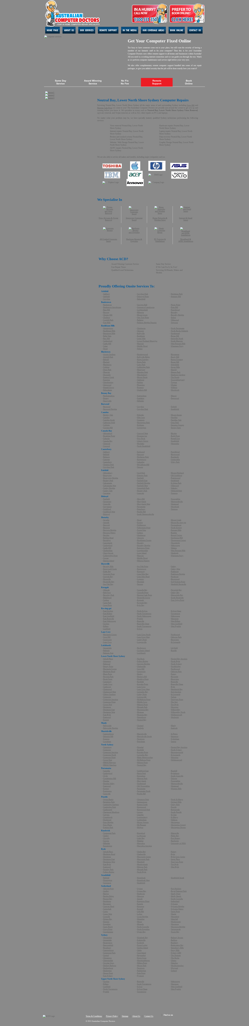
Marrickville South (144, 736)
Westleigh (174, 553)
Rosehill (174, 771)
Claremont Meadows (111, 812)
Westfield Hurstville (178, 584)
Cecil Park (141, 473)
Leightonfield (142, 310)
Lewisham (107, 741)
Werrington (175, 822)
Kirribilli (140, 682)
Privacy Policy (112, 1016)
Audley (106, 891)
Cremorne (107, 697)
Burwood (106, 407)
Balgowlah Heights (110, 728)
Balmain (106, 650)
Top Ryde (175, 704)
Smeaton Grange (177, 425)
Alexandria (107, 938)
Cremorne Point (109, 702)
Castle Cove (107, 684)
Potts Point (141, 973)
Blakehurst (107, 598)
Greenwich (107, 640)
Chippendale (108, 960)
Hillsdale (140, 401)
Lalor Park (141, 365)
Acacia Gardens (109, 354)
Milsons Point (142, 704)
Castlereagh (107, 810)
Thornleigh (175, 543)
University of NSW (178, 843)
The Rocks (175, 958)
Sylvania (174, 904)
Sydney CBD (176, 953)
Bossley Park (108, 480)
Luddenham (142, 820)
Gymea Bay (141, 891)
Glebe (139, 950)
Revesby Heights (177, 315)
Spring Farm (176, 428)
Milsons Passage (143, 561)
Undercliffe (175, 459)
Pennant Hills (176, 530)
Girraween (107, 501)
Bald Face (107, 592)
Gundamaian (108, 932)
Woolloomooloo (177, 965)
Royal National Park (179, 891)
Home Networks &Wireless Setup (160, 219)
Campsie (106, 459)
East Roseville (108, 619)
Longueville (142, 642)
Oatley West (175, 569)
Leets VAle (141, 338)
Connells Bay (142, 590)
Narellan (174, 417)
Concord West (142, 433)
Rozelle (174, 650)
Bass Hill (106, 310)
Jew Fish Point (142, 566)
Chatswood (107, 689)
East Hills (106, 322)
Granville (106, 504)
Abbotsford (107, 433)
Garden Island (142, 948)
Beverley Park (108, 595)
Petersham (141, 741)
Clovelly (106, 838)
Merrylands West (143, 504)
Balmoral (106, 664)
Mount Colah (176, 520)
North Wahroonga (144, 616)
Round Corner (176, 535)
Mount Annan (176, 415)
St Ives (139, 629)
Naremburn (141, 717)
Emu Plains (107, 825)
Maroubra (141, 843)
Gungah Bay (108, 577)
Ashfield (106, 296)
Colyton (106, 815)
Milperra (140, 312)
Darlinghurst (108, 968)
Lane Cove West (143, 637)
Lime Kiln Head (143, 577)
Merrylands (141, 501)
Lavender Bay (142, 692)
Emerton (106, 380)
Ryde (173, 687)
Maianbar (140, 919)
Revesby (174, 312)
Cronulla (106, 917)
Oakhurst (140, 380)
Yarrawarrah (176, 929)
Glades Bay (141, 852)
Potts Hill (174, 307)
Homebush (141, 878)
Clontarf (140, 726)
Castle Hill (107, 344)
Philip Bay (175, 836)
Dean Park (107, 370)
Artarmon (107, 661)
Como (105, 911)
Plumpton (141, 385)
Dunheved (107, 820)
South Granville (177, 776)
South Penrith (176, 812)
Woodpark (175, 507)
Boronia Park (108, 677)
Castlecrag (107, 687)
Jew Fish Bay (108, 584)
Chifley (106, 836)
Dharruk (106, 372)
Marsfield (140, 862)
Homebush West (143, 880)
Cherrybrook (108, 553)
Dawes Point (108, 973)
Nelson (139, 349)
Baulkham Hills (109, 331)
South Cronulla (177, 899)
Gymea (140, 889)
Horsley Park (142, 491)
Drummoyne (142, 436)
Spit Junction (176, 692)
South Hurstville (177, 598)
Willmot (174, 387)
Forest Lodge (142, 945)
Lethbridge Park (143, 367)
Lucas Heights (142, 917)
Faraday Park (108, 869)
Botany (106, 398)
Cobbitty (106, 425)
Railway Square (177, 938)
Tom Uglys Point (177, 600)
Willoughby (175, 710)
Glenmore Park (143, 799)
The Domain (176, 955)
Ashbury (106, 294)
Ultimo (173, 960)
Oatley (173, 566)
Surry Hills (175, 950)
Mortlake (140, 443)
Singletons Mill (177, 538)
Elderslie (140, 415)
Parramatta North (143, 791)
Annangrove (108, 328)
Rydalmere (175, 773)
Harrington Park (143, 422)
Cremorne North (109, 755)
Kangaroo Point (143, 548)
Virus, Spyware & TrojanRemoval (108, 219)
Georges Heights (143, 664)
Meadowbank (142, 864)
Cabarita (106, 438)
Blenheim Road (109, 671)
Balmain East (108, 653)
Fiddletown (141, 525)
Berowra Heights (109, 530)
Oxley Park (175, 804)
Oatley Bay (175, 592)
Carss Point (107, 605)
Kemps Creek (142, 804)
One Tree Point (143, 317)
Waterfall (174, 919)
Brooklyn (107, 540)
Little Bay (141, 838)
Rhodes (174, 433)
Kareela (140, 904)
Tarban (173, 697)
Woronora (175, 924)
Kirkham (140, 425)
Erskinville (141, 940)
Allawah (106, 590)
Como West (107, 914)
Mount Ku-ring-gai (178, 522)
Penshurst (174, 577)
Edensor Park (142, 475)
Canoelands (107, 543)
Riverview (175, 640)
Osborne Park (176, 637)
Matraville (175, 833)
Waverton (174, 707)
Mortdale (140, 582)
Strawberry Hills (177, 948)
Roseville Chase (143, 624)
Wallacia (174, 820)
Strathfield (175, 409)
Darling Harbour (109, 965)
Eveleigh (140, 943)
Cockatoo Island (143, 650)
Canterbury (107, 462)
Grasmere (140, 420)
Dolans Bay (107, 919)
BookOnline (189, 82)
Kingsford (141, 833)
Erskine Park (108, 827)
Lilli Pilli (140, 911)
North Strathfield (143, 446)
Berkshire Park (109, 802)
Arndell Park (108, 357)
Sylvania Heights (177, 906)
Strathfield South (177, 878)
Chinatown (107, 958)
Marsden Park (142, 372)
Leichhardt (141, 653)
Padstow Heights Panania (147, 322)
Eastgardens (141, 396)
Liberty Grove (142, 441)
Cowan (106, 558)
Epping (140, 522)
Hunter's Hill (142, 677)
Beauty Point (108, 666)
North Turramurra (144, 613)
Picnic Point (175, 305)
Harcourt (140, 454)
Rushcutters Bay (177, 945)
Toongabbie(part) (178, 380)
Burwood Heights (110, 409)
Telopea (174, 778)
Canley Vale (107, 491)
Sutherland (175, 901)
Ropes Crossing (177, 359)
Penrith (174, 807)
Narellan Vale (176, 420)
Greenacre (107, 883)
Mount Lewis (142, 315)
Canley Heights (109, 488)
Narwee (140, 467)
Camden (106, 417)
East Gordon (108, 611)
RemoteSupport (156, 82)
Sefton (173, 317)
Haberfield (141, 299)
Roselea (174, 533)
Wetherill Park (176, 491)
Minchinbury (142, 375)
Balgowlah (107, 726)
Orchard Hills (176, 802)
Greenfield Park (143, 488)
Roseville (140, 621)
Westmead (175, 504)
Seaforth (174, 728)
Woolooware (176, 922)
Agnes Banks (108, 799)
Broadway (107, 948)
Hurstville (107, 579)
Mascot (174, 396)
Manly (173, 726)
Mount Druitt (142, 377)
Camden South (109, 420)
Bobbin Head (108, 538)
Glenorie (140, 331)
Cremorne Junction (110, 699)
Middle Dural (142, 346)
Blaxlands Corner (110, 634)
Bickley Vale (108, 415)
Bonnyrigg (107, 475)
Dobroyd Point (143, 296)
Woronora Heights (178, 927)
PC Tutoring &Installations (160, 240)
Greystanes (107, 507)
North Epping (176, 528)
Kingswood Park (143, 810)
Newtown (140, 739)
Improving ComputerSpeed (134, 219)
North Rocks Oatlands (179, 331)
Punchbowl (175, 310)
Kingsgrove (141, 459)
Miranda (140, 924)
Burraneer (107, 904)
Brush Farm (107, 679)
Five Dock (141, 438)
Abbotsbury (107, 473)
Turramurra (175, 613)
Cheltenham (107, 550)
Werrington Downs (178, 827)
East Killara (107, 613)
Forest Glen (141, 530)
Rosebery (174, 943)
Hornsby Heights (143, 545)
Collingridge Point (110, 556)
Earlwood (141, 452)
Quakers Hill (142, 390)
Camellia (106, 771)
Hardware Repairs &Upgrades (134, 240)
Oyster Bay (141, 932)
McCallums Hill (143, 465)
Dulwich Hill (108, 736)
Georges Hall (142, 305)
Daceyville (107, 401)
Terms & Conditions (94, 1016)
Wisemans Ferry (177, 346)
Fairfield (140, 478)
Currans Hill (108, 428)
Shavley (174, 370)
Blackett (106, 362)
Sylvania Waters (177, 909)
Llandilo (140, 815)
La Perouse (141, 836)
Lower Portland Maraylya (147, 341)
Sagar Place (175, 859)
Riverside (174, 677)
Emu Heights (108, 822)
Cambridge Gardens (111, 804)
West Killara (175, 621)
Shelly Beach (176, 896)
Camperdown (108, 734)
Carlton (106, 600)
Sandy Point (175, 894)
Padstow (140, 320)
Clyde (105, 776)
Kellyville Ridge (143, 357)
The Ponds (175, 377)
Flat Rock (140, 659)
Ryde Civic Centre (178, 857)
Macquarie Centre (144, 857)
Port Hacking (176, 889)
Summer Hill (176, 296)
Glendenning (108, 382)
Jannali (139, 899)
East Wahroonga (109, 621)
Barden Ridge (108, 896)
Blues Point (107, 674)
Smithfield (175, 480)
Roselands (175, 457)
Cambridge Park (109, 807)
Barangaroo (107, 943)
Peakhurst (175, 571)
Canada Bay (107, 441)
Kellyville (141, 333)
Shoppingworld (177, 752)
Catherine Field (109, 422)
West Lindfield (176, 624)
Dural (105, 349)
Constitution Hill (109, 778)
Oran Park (175, 422)
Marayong (141, 370)
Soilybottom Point (178, 582)
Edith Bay (107, 571)
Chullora (106, 317)
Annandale (107, 648)
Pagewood (175, 398)
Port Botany (175, 838)
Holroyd (106, 514)
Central (106, 955)
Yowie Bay (175, 932)
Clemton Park (108, 465)
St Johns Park (176, 483)
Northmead (175, 333)
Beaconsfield (108, 945)
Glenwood (107, 385)
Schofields (175, 365)
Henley (140, 674)
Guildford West (109, 512)
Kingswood (141, 807)
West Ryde (175, 867)
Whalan (174, 385)
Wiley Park (175, 462)
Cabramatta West (109, 486)
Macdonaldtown (143, 960)
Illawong (140, 896)
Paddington (141, 971)
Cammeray (107, 682)
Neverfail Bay (176, 590)
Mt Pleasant (141, 825)
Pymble (140, 619)
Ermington (107, 791)
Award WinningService (93, 82)
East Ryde (107, 715)
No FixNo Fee (125, 82)
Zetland (174, 971)
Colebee (106, 367)
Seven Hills (175, 367)
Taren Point (175, 911)
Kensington (107, 846)
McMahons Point (143, 699)
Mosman (140, 712)
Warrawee (175, 619)
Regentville (175, 810)
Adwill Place (108, 659)
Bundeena (107, 901)
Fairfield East (142, 480)
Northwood (175, 634)
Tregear (174, 382)
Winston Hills (176, 789)
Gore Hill (190, 105)
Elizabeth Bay (142, 938)
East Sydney (108, 976)
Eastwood (107, 717)
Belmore (106, 457)
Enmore (106, 739)
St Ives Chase (176, 611)
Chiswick (106, 443)
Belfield (106, 454)
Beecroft (106, 525)
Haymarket (141, 955)
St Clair (174, 815)
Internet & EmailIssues (185, 219)
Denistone (107, 707)
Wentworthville (177, 501)
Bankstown (107, 305)
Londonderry (142, 817)
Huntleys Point (143, 679)
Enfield (174, 407)
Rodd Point (175, 436)
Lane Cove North (144, 634)
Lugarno (140, 579)
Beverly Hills (108, 566)
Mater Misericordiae (145, 757)
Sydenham (175, 739)
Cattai (105, 346)
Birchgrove (141, 648)
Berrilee (106, 535)
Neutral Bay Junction (179, 659)
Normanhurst (176, 525)
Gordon (106, 624)
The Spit (174, 702)
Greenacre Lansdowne (145, 307)
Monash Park (142, 707)
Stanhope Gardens (178, 375)
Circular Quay (108, 963)
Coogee (106, 841)
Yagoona (174, 322)
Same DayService (60, 82)
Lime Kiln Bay (143, 574)
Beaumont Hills (109, 333)
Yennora (174, 493)
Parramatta (141, 507)
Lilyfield (174, 648)
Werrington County (178, 825)
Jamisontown (142, 802)
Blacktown (107, 365)
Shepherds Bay (177, 689)
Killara (105, 626)
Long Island (142, 553)
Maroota (140, 344)
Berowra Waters (109, 533)
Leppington (141, 428)
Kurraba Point (142, 684)
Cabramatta (107, 483)
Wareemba (175, 443)
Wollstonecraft (176, 715)
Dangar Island (108, 561)
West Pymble (176, 626)
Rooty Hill (175, 357)
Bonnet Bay (107, 899)
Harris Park (141, 773)
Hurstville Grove (143, 598)
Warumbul (175, 917)
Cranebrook (107, 817)
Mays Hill (141, 499)
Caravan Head (108, 906)
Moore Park (141, 965)
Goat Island (141, 953)
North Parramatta (177, 328)
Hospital (140, 747)
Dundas (106, 781)
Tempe (173, 741)
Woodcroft (175, 390)
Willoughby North (178, 712)
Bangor (106, 894)
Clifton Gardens (109, 694)
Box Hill (106, 338)
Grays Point (107, 929)
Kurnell (140, 909)
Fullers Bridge (142, 661)
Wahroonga (175, 545)
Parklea (140, 382)
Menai (139, 922)
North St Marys (177, 799)
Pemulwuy (141, 509)
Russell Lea (175, 438)
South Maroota (177, 341)
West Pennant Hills (178, 344)
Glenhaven (141, 328)
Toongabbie (175, 499)
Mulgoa (140, 827)
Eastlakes (140, 398)
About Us (136, 1016)
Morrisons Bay (143, 710)
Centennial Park (109, 833)
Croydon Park (142, 294)
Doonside (107, 375)
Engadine (107, 924)
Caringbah (107, 909)
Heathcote (141, 894)
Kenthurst (141, 336)
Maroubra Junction (144, 846)
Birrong (106, 312)
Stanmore (174, 736)
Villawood (175, 320)
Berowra (106, 528)
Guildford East (143, 771)
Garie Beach (108, 927)
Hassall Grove (108, 387)
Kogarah (140, 600)
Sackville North (177, 338)
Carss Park (107, 603)
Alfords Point (108, 889)
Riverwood (175, 454)
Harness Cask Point (104, 108)
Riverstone (175, 354)
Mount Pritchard (177, 473)
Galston (140, 533)
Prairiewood (175, 478)
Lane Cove (107, 642)
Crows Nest (107, 704)
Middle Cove (142, 702)
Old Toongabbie (143, 786)
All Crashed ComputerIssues (108, 240)
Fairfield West (142, 486)
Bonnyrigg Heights (110, 478)
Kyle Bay (140, 605)
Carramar (106, 493)
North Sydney (176, 664)
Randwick (175, 841)
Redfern (174, 940)
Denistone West (109, 712)
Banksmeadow (109, 396)
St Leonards (175, 642)
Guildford (107, 509)
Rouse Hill (175, 336)
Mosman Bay (142, 715)
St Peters (174, 734)
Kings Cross (141, 958)
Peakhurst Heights (178, 574)
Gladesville (141, 666)
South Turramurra (144, 626)
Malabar (140, 841)
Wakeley (174, 488)
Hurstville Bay (108, 582)
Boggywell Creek (110, 569)
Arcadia (106, 520)
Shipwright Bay (177, 595)
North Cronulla (143, 927)
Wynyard (174, 968)
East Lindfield (108, 616)
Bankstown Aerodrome (112, 307)
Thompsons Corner (178, 540)
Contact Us (148, 1016)
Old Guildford (176, 475)
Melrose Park (142, 778)
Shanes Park (175, 372)
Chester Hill (107, 315)
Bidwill (106, 359)
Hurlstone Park (177, 294)
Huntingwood (142, 354)
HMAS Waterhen (109, 765)
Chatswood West (109, 692)
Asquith (106, 522)
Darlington (107, 971)
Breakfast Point (109, 436)
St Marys (174, 817)
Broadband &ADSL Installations (185, 240)
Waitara (174, 548)
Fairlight (140, 728)
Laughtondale (142, 550)
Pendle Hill (141, 512)
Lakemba (140, 462)
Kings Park (141, 362)
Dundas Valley (109, 783)
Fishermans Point (143, 528)
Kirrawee (140, 906)
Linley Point (142, 640)
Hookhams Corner (144, 540)
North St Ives (142, 611)
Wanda (173, 914)
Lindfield (106, 629)
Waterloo (174, 963)
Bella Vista (107, 336)
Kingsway (141, 571)
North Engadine (143, 929)
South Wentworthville (145, 514)
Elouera (106, 922)
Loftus (139, 914)
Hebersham (107, 390)
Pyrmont (140, 976)
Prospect (140, 387)
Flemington (107, 880)
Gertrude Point (109, 574)
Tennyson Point (177, 699)
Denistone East (109, 710)
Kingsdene (141, 776)
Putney (173, 674)
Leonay (140, 812)
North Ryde (175, 661)
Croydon (106, 299)
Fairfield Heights (143, 483)
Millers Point (142, 963)
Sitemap (125, 1016)
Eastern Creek (108, 377)
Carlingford (107, 341)
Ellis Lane (141, 417)
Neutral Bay (141, 720)
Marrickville (142, 734)
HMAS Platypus (109, 762)
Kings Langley (143, 359)
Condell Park (108, 320)
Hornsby (140, 543)
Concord (106, 446)
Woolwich (175, 717)
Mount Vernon (143, 822)
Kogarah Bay (142, 603)
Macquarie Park (143, 859)
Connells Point (142, 592)
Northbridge (176, 666)
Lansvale (140, 493)
